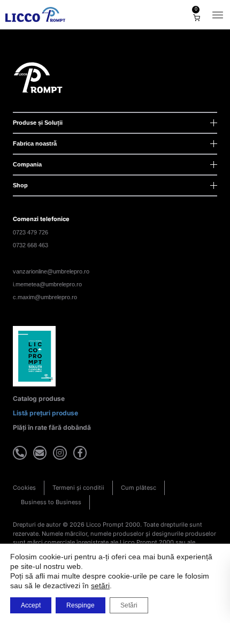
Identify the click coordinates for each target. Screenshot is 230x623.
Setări (128, 605)
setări (100, 585)
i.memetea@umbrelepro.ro (47, 284)
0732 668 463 (30, 245)
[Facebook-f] (80, 453)
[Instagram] (60, 453)
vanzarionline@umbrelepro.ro (51, 271)
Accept (31, 605)
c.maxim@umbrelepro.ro (45, 297)
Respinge (80, 605)
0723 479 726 (30, 232)
